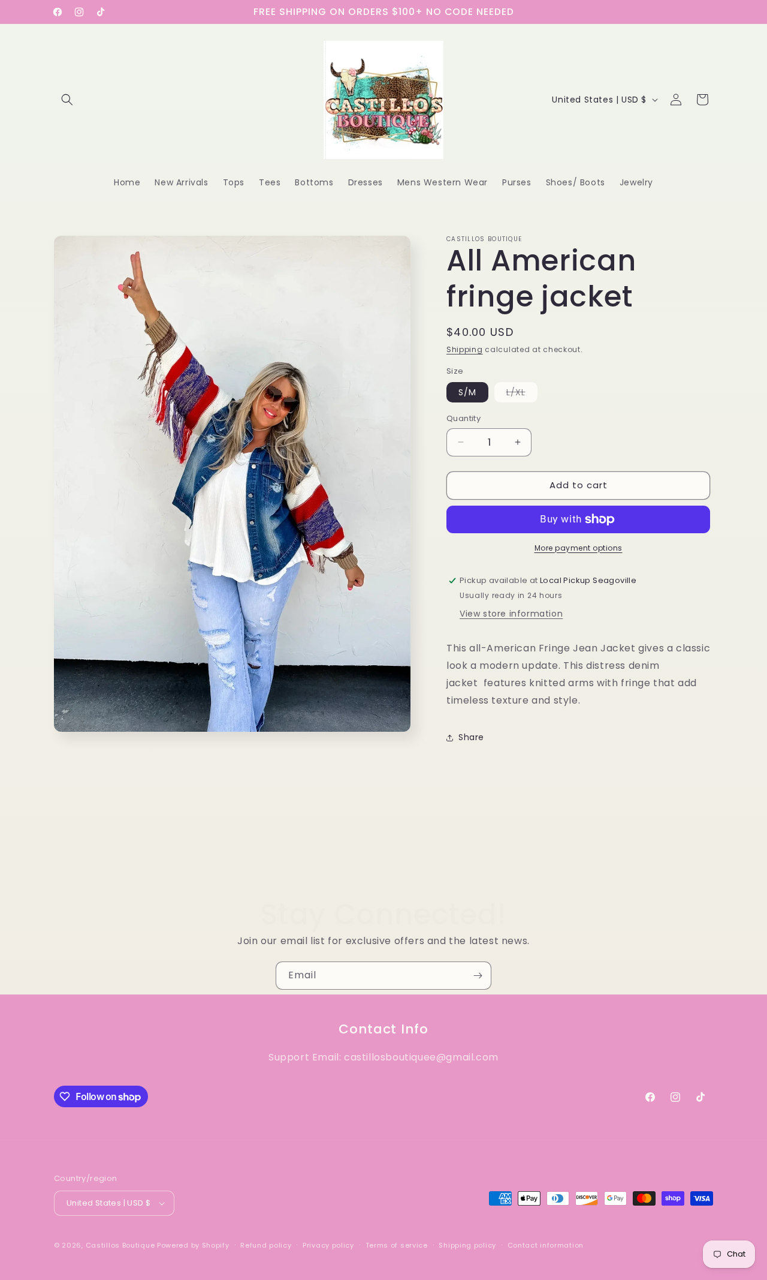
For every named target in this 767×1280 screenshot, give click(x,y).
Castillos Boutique (120, 1245)
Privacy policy (328, 1245)
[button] (67, 99)
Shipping (464, 349)
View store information (511, 614)
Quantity (463, 418)
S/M (467, 392)
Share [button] (471, 737)
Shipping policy (467, 1245)
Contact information (546, 1245)
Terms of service (397, 1245)
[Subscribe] (477, 975)
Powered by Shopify (193, 1245)
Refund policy (265, 1245)
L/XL (521, 394)
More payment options (579, 548)
